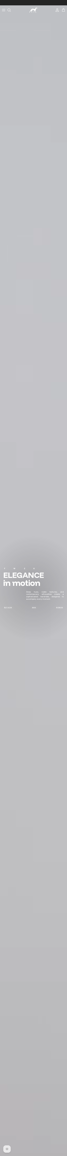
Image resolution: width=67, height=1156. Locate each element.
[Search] (10, 10)
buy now (8, 607)
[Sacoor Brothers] (33, 10)
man (34, 607)
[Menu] (3, 10)
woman (59, 607)
